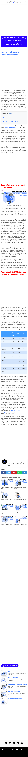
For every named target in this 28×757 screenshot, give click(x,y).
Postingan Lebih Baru (6, 655)
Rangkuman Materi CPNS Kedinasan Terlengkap (17, 684)
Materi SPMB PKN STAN (13, 677)
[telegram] (24, 472)
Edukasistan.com (15, 754)
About (3, 749)
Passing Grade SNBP (10, 127)
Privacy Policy (15, 749)
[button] (2, 112)
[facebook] (3, 472)
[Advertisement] (14, 20)
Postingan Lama (22, 655)
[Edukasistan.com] (14, 2)
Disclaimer (23, 749)
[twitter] (8, 472)
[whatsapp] (19, 472)
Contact (9, 749)
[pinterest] (14, 472)
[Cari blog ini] (26, 2)
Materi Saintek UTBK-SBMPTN (14, 691)
